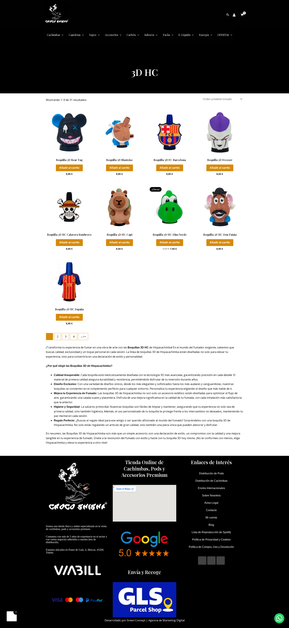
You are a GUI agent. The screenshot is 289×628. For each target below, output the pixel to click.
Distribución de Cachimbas (211, 480)
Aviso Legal (211, 502)
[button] (279, 618)
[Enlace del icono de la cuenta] (234, 15)
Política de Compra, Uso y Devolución (211, 546)
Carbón (131, 35)
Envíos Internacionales (211, 488)
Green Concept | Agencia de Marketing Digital (156, 620)
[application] (61, 35)
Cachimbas (53, 35)
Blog (211, 524)
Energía (204, 35)
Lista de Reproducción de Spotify (211, 532)
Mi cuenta (211, 517)
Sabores (149, 35)
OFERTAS (223, 35)
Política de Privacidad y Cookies (211, 539)
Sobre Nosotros (211, 495)
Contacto (211, 510)
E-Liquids (184, 35)
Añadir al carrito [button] (69, 167)
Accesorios (111, 35)
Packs (166, 35)
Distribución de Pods (211, 473)
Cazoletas (74, 35)
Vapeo (92, 35)
